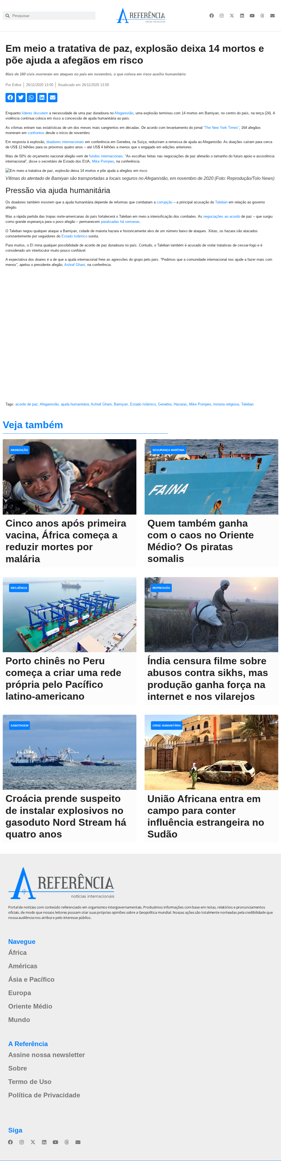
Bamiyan (121, 404)
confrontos (36, 133)
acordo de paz (26, 404)
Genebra (165, 404)
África (17, 952)
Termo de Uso (30, 1081)
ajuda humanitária (75, 404)
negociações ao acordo (221, 216)
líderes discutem (35, 113)
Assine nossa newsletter (46, 1054)
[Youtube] (252, 15)
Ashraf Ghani (101, 404)
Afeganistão (123, 113)
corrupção (164, 202)
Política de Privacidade (44, 1095)
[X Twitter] (231, 15)
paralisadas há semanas (120, 222)
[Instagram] (221, 15)
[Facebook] (211, 15)
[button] (10, 97)
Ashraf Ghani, (75, 265)
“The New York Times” (221, 128)
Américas (22, 966)
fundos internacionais (106, 156)
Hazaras (180, 404)
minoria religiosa (226, 404)
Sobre (17, 1068)
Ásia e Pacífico (31, 979)
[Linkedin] (242, 15)
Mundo (19, 1019)
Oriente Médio (30, 1006)
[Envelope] (272, 15)
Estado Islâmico (74, 236)
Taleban (221, 202)
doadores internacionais (65, 142)
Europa (19, 993)
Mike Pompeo (103, 161)
